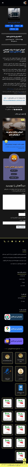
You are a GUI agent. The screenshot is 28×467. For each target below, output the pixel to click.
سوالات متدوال (22, 279)
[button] (3, 3)
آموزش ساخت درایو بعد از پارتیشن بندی (14, 144)
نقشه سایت (22, 285)
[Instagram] (16, 241)
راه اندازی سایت (15, 51)
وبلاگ (23, 120)
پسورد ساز (23, 301)
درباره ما (23, 282)
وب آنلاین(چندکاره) (21, 298)
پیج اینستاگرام (10, 89)
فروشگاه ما (20, 93)
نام (24, 212)
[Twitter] (19, 241)
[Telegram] (12, 241)
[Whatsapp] (8, 241)
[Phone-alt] (4, 241)
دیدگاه (23, 193)
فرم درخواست (22, 276)
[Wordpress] (23, 241)
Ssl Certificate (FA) (7, 361)
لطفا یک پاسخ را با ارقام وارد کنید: (17, 217)
